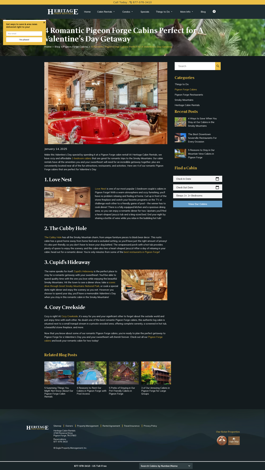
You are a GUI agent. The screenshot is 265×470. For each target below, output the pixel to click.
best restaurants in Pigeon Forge (141, 252)
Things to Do (163, 11)
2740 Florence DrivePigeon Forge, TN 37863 (65, 434)
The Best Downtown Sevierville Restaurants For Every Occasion (202, 138)
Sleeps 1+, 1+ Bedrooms (189, 195)
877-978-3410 (61, 441)
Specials (145, 11)
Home (87, 11)
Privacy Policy (150, 426)
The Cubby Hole (53, 237)
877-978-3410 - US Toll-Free (90, 465)
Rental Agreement (111, 426)
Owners (69, 426)
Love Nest (100, 188)
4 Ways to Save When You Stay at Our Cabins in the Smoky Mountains (202, 122)
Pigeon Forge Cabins (75, 46)
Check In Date (197, 179)
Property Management (87, 426)
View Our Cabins (197, 204)
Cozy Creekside (69, 316)
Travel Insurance (132, 426)
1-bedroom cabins (82, 158)
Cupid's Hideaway (83, 271)
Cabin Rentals (104, 11)
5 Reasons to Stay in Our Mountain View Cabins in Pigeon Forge (201, 154)
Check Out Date (197, 187)
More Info (185, 11)
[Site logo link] (63, 12)
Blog (203, 11)
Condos (126, 11)
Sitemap (57, 426)
